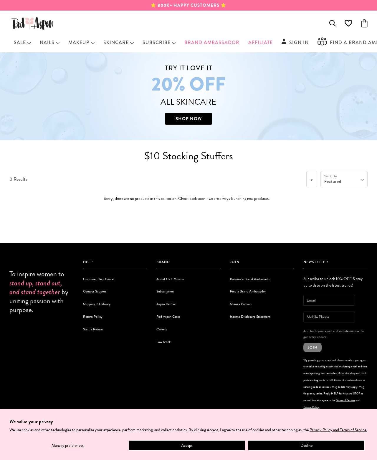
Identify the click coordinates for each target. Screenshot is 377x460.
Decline (306, 445)
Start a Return (93, 329)
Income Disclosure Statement (250, 316)
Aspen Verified (166, 304)
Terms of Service (345, 400)
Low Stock (163, 341)
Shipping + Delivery (97, 304)
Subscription (165, 291)
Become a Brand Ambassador (250, 279)
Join (312, 347)
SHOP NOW (189, 119)
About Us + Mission (170, 279)
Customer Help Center (99, 279)
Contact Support (94, 291)
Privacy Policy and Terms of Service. (338, 430)
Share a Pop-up (241, 304)
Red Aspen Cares (168, 316)
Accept (187, 445)
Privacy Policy (311, 407)
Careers (161, 329)
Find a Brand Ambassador (248, 291)
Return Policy (92, 316)
